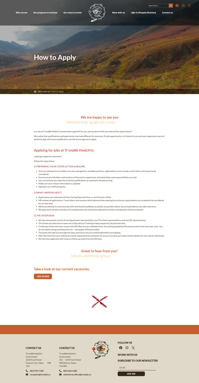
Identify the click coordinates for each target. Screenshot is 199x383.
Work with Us (44, 91)
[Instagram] (183, 5)
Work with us (127, 354)
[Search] (171, 6)
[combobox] (158, 6)
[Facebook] (177, 5)
